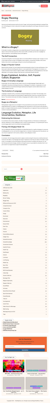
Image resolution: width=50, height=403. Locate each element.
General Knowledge (7, 242)
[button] (44, 6)
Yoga (4, 314)
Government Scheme (8, 244)
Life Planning (6, 260)
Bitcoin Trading (6, 198)
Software (5, 288)
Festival (5, 231)
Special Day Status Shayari (9, 291)
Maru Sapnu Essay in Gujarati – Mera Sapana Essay (36, 391)
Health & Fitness (6, 247)
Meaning (11, 150)
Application (5, 190)
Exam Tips (5, 226)
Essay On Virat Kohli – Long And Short (36, 373)
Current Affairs (6, 211)
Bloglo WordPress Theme (37, 400)
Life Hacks (5, 257)
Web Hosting (6, 309)
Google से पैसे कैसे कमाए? (7, 328)
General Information (6, 15)
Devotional (5, 216)
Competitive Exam (7, 205)
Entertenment (6, 221)
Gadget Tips (6, 236)
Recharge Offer (6, 278)
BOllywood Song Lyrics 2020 (9, 203)
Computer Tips (6, 208)
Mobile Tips (5, 262)
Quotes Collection (7, 275)
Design (4, 213)
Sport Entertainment (7, 293)
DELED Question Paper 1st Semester (11, 323)
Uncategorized (6, 301)
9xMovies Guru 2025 (7, 187)
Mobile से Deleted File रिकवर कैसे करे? (10, 322)
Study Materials (6, 296)
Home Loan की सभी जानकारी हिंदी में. (9, 327)
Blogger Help (6, 200)
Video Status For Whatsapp (9, 306)
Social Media (6, 285)
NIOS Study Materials (8, 270)
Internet (5, 254)
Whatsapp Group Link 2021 (9, 311)
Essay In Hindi (6, 223)
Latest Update (5, 150)
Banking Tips (6, 193)
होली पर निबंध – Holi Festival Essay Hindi (13, 373)
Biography (5, 195)
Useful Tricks (6, 303)
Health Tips (5, 249)
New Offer (5, 265)
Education (5, 218)
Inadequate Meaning (10, 99)
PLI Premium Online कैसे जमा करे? (9, 325)
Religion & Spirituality (7, 280)
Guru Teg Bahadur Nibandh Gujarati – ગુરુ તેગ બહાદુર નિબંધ (13, 391)
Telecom (5, 298)
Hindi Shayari (6, 252)
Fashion (5, 229)
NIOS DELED (5, 267)
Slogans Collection (7, 283)
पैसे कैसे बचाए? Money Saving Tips (9, 330)
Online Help (5, 273)
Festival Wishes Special (8, 234)
